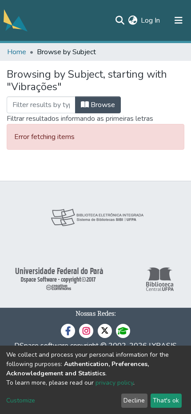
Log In (151, 20)
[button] (132, 20)
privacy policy (114, 382)
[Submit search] (119, 20)
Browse (102, 105)
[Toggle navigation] (178, 20)
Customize (20, 400)
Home (16, 52)
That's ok (166, 400)
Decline (134, 400)
